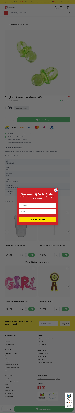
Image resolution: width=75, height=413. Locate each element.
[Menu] (71, 394)
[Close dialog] (55, 190)
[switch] (67, 406)
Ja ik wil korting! (37, 220)
